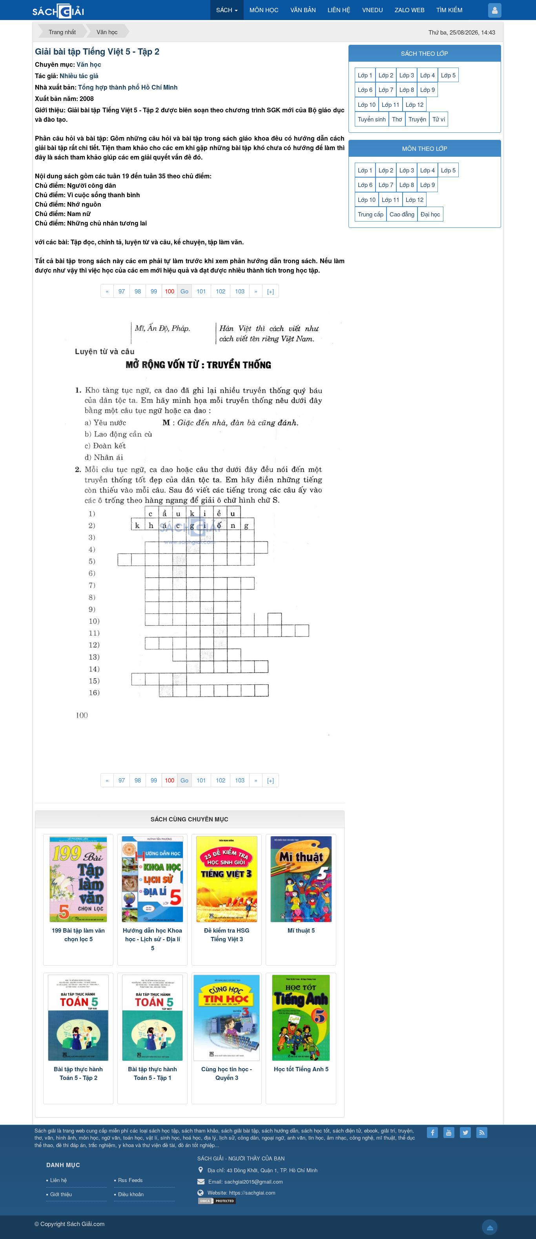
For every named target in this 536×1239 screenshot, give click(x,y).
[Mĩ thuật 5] (301, 879)
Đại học (430, 214)
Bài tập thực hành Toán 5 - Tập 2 (78, 1073)
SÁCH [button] (225, 9)
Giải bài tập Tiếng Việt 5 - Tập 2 (97, 51)
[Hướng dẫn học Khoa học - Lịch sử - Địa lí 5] (152, 879)
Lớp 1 (365, 75)
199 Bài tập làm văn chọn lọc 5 (78, 935)
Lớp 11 (390, 104)
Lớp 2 (386, 75)
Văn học (89, 64)
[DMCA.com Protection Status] (218, 1200)
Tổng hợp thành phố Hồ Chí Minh (128, 87)
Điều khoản (131, 1194)
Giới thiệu (61, 1194)
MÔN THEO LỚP (424, 148)
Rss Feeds (130, 1180)
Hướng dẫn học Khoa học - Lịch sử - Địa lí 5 (152, 939)
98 (138, 291)
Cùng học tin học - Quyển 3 (226, 1073)
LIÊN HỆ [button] (339, 9)
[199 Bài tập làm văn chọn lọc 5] (78, 879)
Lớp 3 (406, 75)
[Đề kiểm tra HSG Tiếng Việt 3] (226, 879)
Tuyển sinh (372, 119)
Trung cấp (370, 214)
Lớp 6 (365, 89)
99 (154, 291)
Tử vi (438, 119)
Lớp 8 (406, 89)
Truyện (417, 119)
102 (220, 291)
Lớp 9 (427, 89)
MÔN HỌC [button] (264, 9)
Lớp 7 (386, 89)
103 (239, 291)
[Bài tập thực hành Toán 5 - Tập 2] (78, 1018)
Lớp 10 (367, 104)
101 (201, 291)
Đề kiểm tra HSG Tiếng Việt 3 (227, 935)
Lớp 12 (414, 104)
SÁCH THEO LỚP (424, 53)
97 (122, 291)
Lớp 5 (448, 75)
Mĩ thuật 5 (301, 930)
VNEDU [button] (372, 9)
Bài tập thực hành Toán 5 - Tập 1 (152, 1073)
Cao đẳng (402, 214)
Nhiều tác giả (79, 75)
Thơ (397, 119)
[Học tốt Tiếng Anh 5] (301, 1018)
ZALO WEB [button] (410, 9)
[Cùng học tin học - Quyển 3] (226, 1018)
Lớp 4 (427, 75)
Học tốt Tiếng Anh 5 (301, 1069)
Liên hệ (58, 1180)
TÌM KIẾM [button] (449, 9)
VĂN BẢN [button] (303, 9)
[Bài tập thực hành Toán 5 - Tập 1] (152, 1018)
